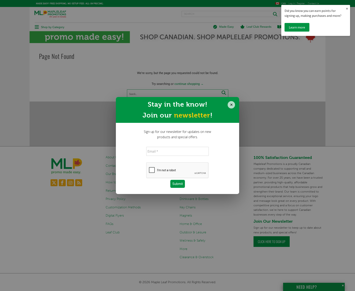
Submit (177, 184)
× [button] (347, 8)
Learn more (297, 27)
